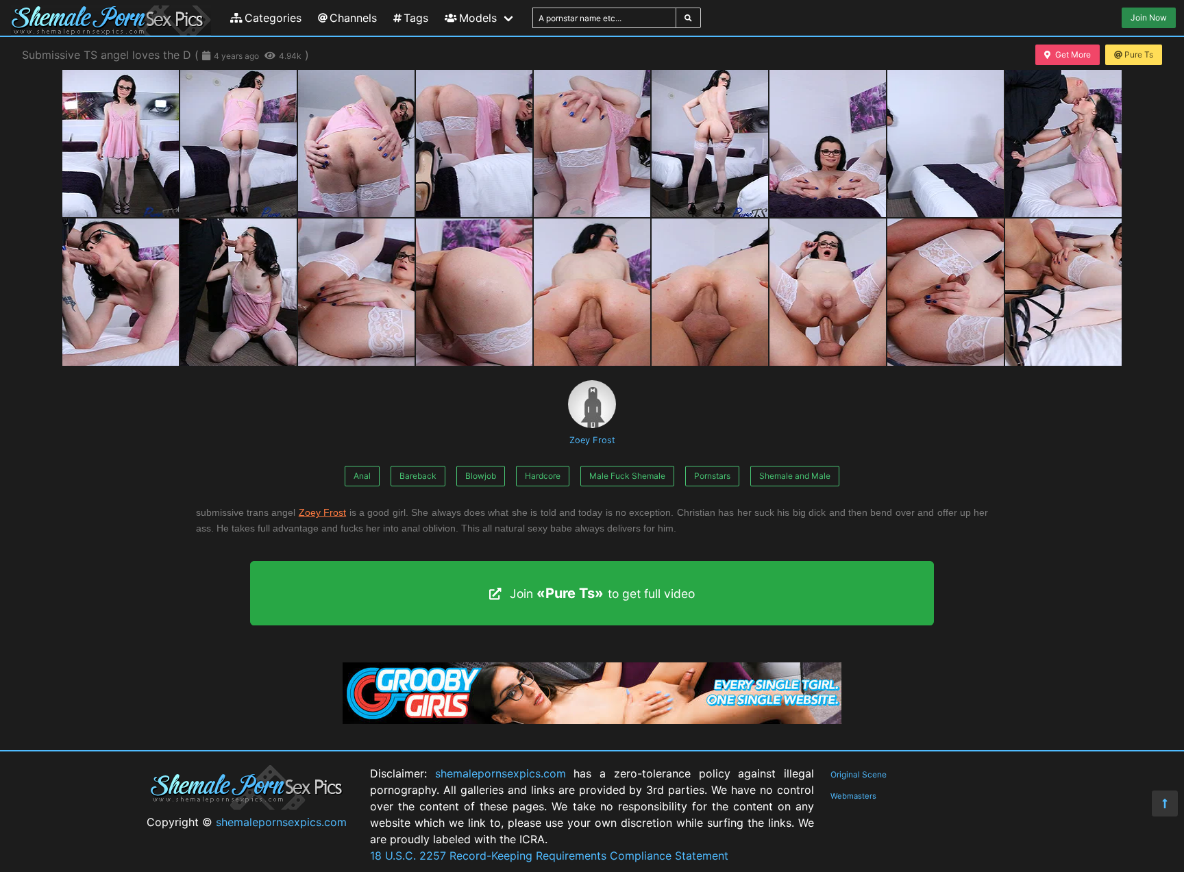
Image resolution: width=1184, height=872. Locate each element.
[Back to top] (1165, 803)
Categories (273, 18)
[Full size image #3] (474, 143)
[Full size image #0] (120, 143)
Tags (416, 18)
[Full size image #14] (710, 292)
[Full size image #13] (592, 292)
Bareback (417, 476)
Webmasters (853, 796)
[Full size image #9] (120, 292)
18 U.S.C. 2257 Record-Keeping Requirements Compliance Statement (549, 855)
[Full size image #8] (1063, 143)
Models (478, 18)
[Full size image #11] (356, 292)
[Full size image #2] (356, 143)
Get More (1073, 54)
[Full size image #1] (238, 143)
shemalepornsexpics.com (281, 822)
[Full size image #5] (710, 143)
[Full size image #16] (945, 292)
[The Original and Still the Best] (592, 720)
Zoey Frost (592, 440)
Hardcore (542, 476)
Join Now (1149, 17)
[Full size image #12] (474, 292)
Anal (362, 476)
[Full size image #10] (238, 292)
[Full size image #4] (592, 143)
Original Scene (858, 774)
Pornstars (712, 476)
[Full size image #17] (1063, 292)
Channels (353, 18)
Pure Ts (1138, 54)
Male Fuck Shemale (627, 476)
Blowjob (480, 476)
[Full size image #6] (827, 143)
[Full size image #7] (945, 143)
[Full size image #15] (827, 292)
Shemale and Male (794, 476)
